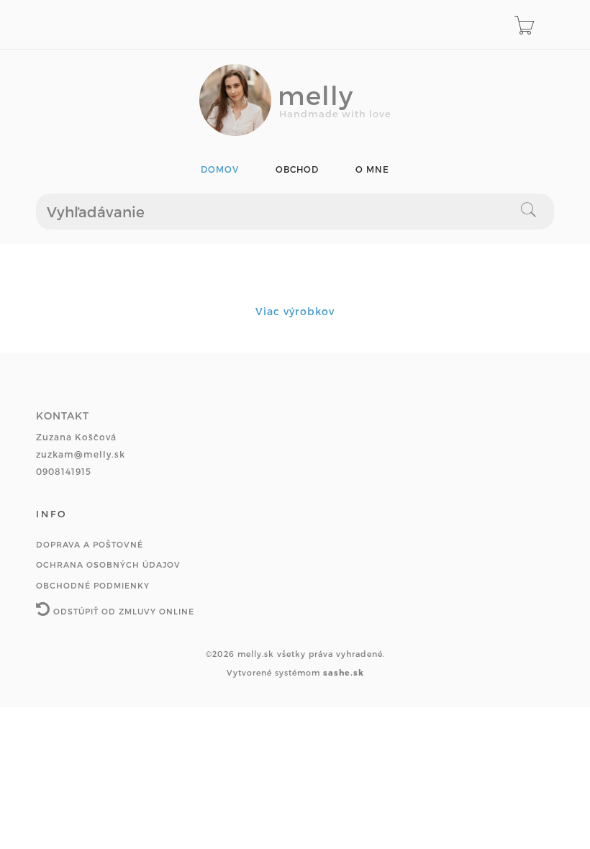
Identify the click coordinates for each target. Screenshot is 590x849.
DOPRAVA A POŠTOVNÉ (89, 544)
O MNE (372, 169)
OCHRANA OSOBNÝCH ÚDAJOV (108, 564)
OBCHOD (297, 169)
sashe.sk (343, 672)
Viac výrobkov (295, 311)
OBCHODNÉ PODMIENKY (93, 585)
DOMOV (220, 169)
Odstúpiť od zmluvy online (122, 611)
